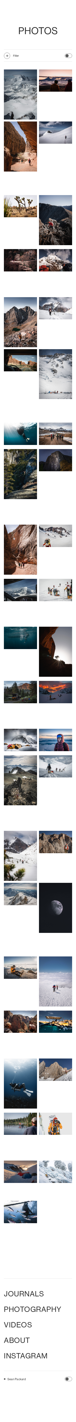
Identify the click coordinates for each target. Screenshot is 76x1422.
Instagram (26, 1355)
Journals (24, 1293)
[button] (68, 56)
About (17, 1340)
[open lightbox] (20, 94)
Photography (33, 1309)
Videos (18, 1324)
